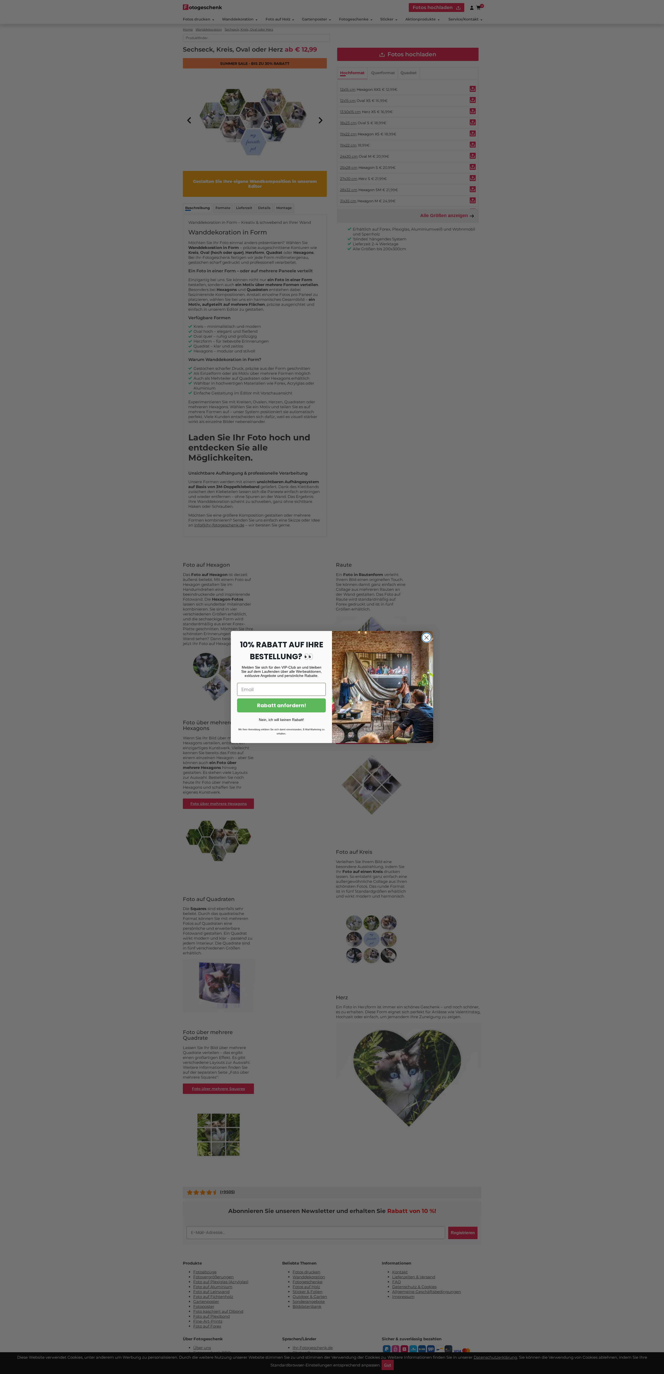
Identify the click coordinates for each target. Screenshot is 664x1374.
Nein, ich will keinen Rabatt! (281, 720)
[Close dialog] (426, 637)
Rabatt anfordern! (281, 705)
